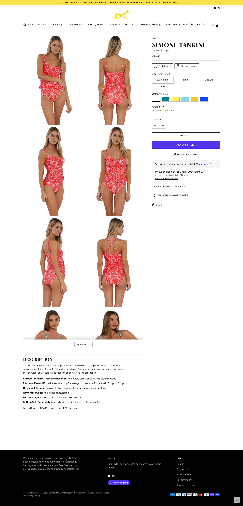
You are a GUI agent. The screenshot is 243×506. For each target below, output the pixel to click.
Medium (209, 79)
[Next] (185, 2)
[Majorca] (156, 99)
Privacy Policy (184, 479)
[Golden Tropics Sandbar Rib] (175, 99)
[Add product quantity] (154, 125)
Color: (160, 93)
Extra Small (163, 79)
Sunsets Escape (160, 50)
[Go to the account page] (212, 24)
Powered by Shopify (31, 495)
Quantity (156, 119)
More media (83, 344)
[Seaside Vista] (204, 99)
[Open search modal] (24, 24)
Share (159, 205)
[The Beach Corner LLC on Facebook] (215, 8)
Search (180, 464)
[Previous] (58, 2)
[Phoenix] (194, 99)
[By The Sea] (166, 99)
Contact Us (183, 469)
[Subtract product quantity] (163, 125)
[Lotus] (185, 99)
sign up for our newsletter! (108, 2)
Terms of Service (186, 485)
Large (163, 86)
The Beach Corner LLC (48, 493)
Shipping (157, 186)
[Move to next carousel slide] (217, 440)
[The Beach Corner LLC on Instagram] (218, 8)
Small (186, 79)
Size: (161, 73)
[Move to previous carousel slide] (211, 440)
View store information (166, 178)
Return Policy (184, 474)
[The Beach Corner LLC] (121, 15)
